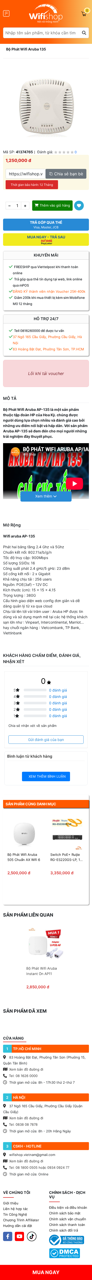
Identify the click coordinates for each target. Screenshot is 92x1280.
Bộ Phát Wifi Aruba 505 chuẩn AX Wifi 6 (23, 857)
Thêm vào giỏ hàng (54, 205)
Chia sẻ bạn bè (68, 173)
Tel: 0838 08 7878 (23, 1124)
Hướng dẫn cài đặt (17, 1226)
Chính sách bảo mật (64, 1213)
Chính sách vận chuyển (67, 1219)
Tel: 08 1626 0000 (23, 1076)
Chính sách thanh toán (67, 1225)
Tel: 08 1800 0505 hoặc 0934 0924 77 (39, 1167)
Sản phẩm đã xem (25, 1011)
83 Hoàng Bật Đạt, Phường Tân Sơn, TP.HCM (48, 349)
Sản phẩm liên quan (28, 915)
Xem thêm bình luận (47, 776)
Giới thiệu (10, 1203)
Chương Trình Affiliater (21, 1220)
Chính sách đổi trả (63, 1230)
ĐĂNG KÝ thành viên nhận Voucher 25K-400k (49, 291)
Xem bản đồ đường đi (25, 1069)
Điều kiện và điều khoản (68, 1207)
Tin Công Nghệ (15, 1214)
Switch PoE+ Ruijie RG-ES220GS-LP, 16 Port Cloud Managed (66, 857)
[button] (46, 496)
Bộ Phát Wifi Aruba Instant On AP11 (41, 971)
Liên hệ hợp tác (15, 1209)
